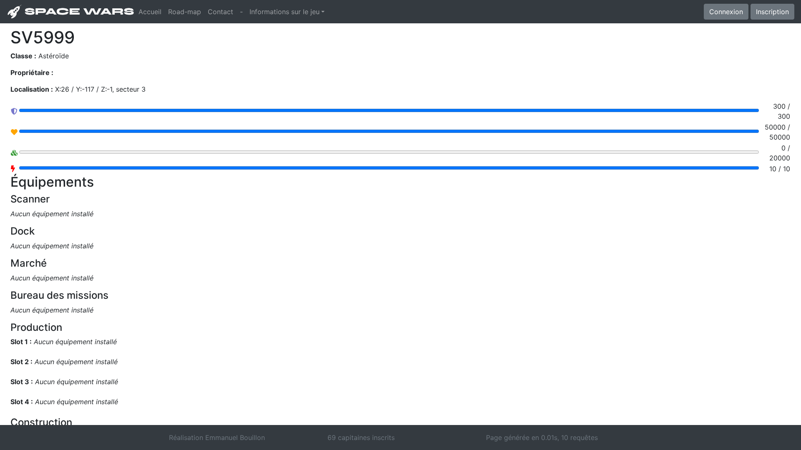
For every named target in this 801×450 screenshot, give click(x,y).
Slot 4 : (21, 402)
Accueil (152, 11)
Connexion (726, 12)
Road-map (184, 12)
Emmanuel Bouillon (235, 437)
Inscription (772, 12)
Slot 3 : (21, 382)
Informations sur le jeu (284, 12)
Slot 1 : (21, 342)
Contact (220, 12)
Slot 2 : (21, 362)
